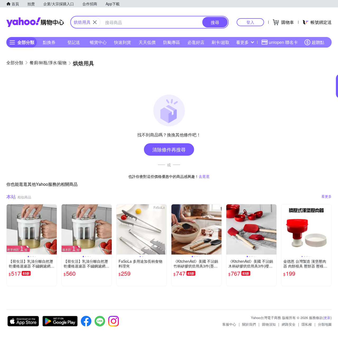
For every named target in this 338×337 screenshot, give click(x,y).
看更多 (242, 42)
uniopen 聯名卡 (283, 42)
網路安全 (288, 324)
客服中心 (229, 324)
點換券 (49, 42)
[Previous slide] (10, 229)
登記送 (73, 42)
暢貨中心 (98, 42)
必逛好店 (195, 42)
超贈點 (318, 42)
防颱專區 (171, 42)
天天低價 (147, 42)
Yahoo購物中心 (35, 22)
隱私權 (307, 324)
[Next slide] (53, 229)
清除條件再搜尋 (169, 149)
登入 (250, 22)
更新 (327, 317)
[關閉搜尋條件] (95, 22)
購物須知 (269, 324)
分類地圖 (325, 324)
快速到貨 (122, 42)
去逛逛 (204, 176)
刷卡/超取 (220, 42)
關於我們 (249, 324)
